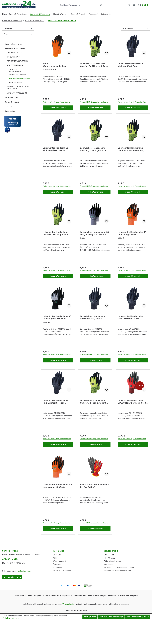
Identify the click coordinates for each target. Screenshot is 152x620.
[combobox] (78, 5)
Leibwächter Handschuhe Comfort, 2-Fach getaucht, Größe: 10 (56, 233)
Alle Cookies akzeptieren (138, 617)
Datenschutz (58, 564)
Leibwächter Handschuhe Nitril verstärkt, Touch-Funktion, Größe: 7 (92, 317)
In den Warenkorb (58, 108)
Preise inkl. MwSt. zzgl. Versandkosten (57, 102)
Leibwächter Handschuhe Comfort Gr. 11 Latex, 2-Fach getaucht (94, 65)
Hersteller (8, 28)
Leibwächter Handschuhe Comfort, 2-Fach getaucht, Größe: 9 (93, 149)
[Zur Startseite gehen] (19, 4)
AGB (55, 558)
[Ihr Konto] (134, 5)
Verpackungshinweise (62, 570)
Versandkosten (68, 604)
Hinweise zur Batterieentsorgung (117, 570)
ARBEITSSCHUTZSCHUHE (17, 75)
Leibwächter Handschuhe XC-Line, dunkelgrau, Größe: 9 (95, 233)
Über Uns (57, 555)
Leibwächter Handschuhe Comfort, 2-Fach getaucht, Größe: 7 (131, 149)
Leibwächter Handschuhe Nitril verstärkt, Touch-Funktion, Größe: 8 (55, 401)
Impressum (57, 567)
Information (58, 551)
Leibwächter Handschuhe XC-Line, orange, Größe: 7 (132, 233)
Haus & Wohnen (11, 97)
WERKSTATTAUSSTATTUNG (17, 61)
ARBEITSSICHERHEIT (16, 82)
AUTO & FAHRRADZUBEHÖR (17, 93)
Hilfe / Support (110, 558)
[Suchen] (100, 5)
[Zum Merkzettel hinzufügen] (69, 53)
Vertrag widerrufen (12, 577)
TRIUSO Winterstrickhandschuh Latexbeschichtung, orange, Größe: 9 (57, 65)
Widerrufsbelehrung (112, 561)
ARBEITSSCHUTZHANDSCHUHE (20, 78)
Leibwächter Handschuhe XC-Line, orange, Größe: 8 (57, 485)
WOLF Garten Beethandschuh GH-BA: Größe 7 (94, 485)
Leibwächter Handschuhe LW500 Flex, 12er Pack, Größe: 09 (133, 401)
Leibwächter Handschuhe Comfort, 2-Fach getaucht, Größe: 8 (93, 401)
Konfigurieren (90, 617)
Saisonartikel (9, 111)
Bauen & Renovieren (13, 44)
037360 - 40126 (10, 559)
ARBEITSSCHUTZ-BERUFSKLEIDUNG (15, 70)
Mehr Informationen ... (11, 618)
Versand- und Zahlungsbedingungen (119, 567)
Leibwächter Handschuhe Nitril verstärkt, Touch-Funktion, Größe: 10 (130, 65)
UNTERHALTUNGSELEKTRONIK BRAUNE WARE (18, 88)
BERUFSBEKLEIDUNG (15, 65)
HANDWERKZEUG (13, 57)
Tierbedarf (8, 106)
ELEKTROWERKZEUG (14, 53)
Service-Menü (111, 551)
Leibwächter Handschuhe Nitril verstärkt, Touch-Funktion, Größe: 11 (130, 317)
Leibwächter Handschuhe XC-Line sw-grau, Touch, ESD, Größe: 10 (57, 317)
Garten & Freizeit (11, 102)
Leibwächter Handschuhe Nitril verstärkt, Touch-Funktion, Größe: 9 (55, 149)
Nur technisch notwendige (111, 617)
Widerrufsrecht (59, 561)
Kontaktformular (24, 571)
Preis (6, 34)
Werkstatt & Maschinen (14, 48)
